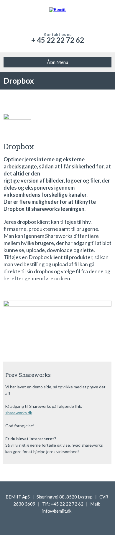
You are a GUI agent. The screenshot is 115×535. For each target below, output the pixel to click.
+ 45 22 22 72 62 (57, 40)
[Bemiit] (58, 16)
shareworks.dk (18, 412)
